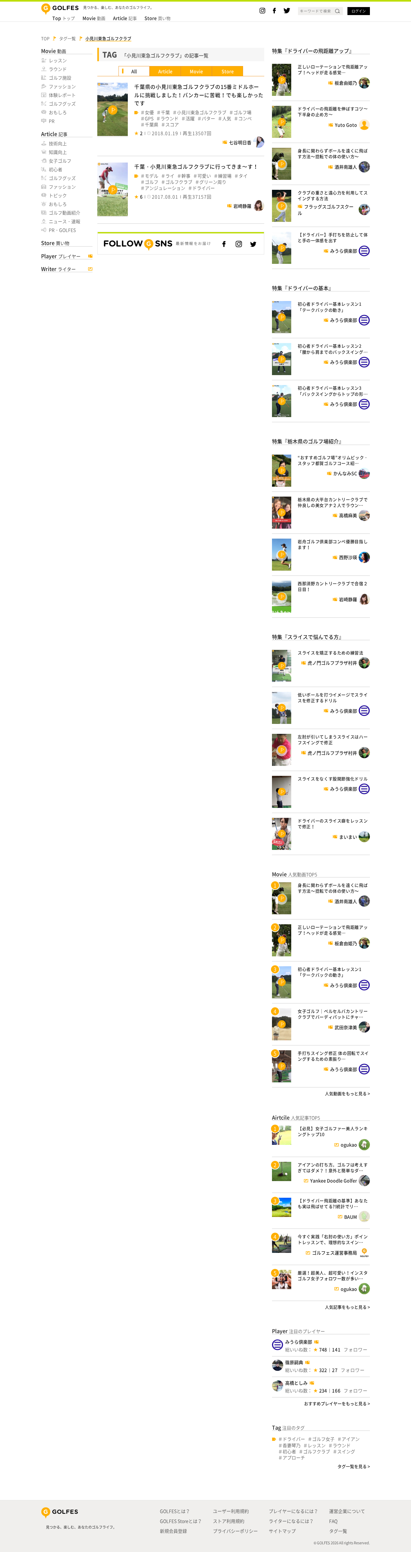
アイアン (351, 1439)
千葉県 (151, 124)
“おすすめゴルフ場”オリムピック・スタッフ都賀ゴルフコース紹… (333, 460)
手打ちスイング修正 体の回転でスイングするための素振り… (333, 1056)
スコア (172, 124)
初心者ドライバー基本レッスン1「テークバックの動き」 (330, 307)
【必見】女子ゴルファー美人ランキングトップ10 (333, 1131)
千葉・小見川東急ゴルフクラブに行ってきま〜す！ (196, 166)
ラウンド (58, 69)
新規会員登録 (173, 1531)
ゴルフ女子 (323, 1439)
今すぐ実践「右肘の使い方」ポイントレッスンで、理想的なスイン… (333, 1239)
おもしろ (58, 112)
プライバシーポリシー (235, 1531)
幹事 (185, 176)
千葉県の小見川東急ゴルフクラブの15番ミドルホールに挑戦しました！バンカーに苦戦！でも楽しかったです (199, 95)
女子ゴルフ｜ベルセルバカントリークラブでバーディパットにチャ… (333, 1014)
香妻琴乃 (292, 1445)
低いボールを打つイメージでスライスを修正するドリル (333, 697)
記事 (125, 18)
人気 (226, 118)
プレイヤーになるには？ (293, 1511)
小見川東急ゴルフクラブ (201, 112)
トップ (63, 18)
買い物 (157, 18)
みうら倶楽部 (298, 1341)
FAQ (333, 1521)
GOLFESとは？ (175, 1511)
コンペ (245, 118)
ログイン (359, 11)
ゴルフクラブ (178, 182)
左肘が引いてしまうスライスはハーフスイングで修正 (333, 739)
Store (228, 71)
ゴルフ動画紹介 (64, 212)
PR (52, 121)
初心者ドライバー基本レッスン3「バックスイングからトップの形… (333, 391)
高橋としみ (296, 1383)
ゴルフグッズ (62, 103)
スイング (346, 1451)
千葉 (165, 112)
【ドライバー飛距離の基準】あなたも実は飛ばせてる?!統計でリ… (333, 1203)
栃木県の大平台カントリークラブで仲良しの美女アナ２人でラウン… (333, 502)
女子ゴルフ (60, 160)
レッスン (58, 60)
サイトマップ (282, 1531)
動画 (94, 18)
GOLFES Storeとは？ (181, 1521)
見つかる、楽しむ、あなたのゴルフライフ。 (81, 1527)
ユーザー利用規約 (231, 1511)
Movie (196, 71)
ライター (58, 269)
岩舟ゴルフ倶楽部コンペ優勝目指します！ (333, 544)
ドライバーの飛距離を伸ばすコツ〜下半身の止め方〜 (333, 111)
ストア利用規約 (228, 1521)
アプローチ (294, 1457)
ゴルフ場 (242, 112)
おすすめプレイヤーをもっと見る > (337, 1403)
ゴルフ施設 (60, 77)
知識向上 (58, 152)
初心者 (55, 169)
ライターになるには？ (291, 1521)
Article (165, 71)
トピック (58, 195)
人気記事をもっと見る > (347, 1307)
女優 (149, 112)
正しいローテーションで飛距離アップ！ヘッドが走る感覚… (333, 69)
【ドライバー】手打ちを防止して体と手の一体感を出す (333, 237)
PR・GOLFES (62, 230)
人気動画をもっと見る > (347, 1093)
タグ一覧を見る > (353, 1466)
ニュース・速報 (64, 221)
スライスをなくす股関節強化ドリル (333, 779)
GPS (149, 118)
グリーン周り (212, 182)
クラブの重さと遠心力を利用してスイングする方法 (333, 195)
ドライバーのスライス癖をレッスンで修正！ (333, 823)
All (134, 71)
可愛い (204, 176)
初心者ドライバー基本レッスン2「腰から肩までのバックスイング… (333, 349)
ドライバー (203, 188)
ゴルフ (151, 182)
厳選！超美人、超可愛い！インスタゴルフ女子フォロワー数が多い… (333, 1275)
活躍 (190, 118)
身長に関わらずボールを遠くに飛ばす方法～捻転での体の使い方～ (333, 153)
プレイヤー (61, 256)
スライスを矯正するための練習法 (330, 653)
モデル (151, 176)
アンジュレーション (165, 188)
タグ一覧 (338, 1531)
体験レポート (62, 95)
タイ (243, 176)
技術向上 (58, 143)
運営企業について (347, 1511)
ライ (169, 176)
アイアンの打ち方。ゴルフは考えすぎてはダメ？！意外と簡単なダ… (333, 1167)
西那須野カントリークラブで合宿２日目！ (333, 586)
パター (208, 118)
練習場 (225, 176)
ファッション (62, 86)
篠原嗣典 (294, 1362)
